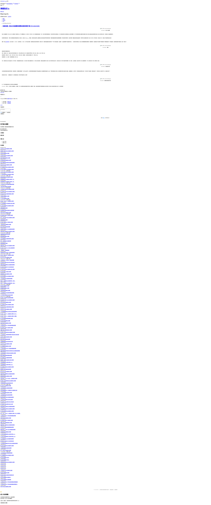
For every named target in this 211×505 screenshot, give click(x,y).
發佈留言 (2, 113)
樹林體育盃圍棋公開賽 (4, 288)
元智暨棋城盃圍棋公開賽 (5, 290)
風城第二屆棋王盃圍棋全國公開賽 (7, 360)
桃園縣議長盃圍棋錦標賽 (5, 234)
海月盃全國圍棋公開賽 (4, 153)
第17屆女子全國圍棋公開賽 (5, 385)
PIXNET (97, 489)
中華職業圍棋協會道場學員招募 (6, 341)
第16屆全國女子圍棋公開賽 (5, 271)
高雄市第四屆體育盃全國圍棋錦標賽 (7, 264)
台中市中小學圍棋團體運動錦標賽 (7, 427)
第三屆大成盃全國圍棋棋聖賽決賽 (7, 475)
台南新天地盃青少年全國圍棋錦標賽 (7, 229)
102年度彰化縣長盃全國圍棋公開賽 (7, 189)
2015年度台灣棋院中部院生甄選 (6, 295)
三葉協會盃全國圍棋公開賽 (5, 224)
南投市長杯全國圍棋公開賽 (5, 212)
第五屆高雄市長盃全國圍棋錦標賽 (7, 397)
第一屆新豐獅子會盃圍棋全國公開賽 (7, 203)
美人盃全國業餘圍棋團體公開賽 (6, 318)
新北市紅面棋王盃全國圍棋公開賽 (7, 276)
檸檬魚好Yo (4, 9)
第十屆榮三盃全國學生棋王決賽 (6, 404)
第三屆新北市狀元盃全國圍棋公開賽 (7, 300)
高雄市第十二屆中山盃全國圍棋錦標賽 (7, 429)
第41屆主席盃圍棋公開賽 (5, 320)
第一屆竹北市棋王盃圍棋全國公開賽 (7, 269)
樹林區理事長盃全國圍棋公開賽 (6, 177)
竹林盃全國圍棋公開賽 (4, 196)
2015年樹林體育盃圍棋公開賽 (6, 392)
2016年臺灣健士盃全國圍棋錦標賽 (7, 438)
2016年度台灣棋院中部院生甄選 (6, 399)
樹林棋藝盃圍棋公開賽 (4, 236)
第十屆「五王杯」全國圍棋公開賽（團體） (8, 316)
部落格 (4, 20)
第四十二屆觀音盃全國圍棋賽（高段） (7, 280)
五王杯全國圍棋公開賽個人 (5, 477)
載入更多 (2, 107)
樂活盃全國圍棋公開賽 (4, 285)
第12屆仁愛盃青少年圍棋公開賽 (6, 222)
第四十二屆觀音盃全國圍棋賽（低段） (7, 283)
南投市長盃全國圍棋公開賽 (5, 418)
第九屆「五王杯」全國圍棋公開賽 (7, 201)
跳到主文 (2, 11)
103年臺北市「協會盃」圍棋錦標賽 (7, 260)
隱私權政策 (111, 489)
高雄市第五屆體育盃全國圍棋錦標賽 (7, 373)
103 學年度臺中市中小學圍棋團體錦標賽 (8, 348)
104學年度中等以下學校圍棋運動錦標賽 (8, 415)
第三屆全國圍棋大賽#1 (4, 457)
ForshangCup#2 (3, 466)
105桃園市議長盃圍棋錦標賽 (5, 448)
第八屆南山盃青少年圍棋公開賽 (6, 215)
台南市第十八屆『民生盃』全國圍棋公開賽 (8, 378)
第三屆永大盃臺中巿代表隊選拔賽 (7, 441)
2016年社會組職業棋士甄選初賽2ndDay (8, 436)
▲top (1, 104)
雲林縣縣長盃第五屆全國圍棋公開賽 (7, 462)
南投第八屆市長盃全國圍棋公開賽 (7, 151)
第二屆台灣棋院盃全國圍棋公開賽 (7, 411)
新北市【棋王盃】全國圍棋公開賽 (7, 255)
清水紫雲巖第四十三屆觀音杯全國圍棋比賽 (8, 390)
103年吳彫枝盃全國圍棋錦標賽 (6, 278)
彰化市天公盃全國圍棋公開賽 (6, 164)
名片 (3, 21)
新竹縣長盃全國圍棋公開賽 (5, 160)
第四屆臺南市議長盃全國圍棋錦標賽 (7, 406)
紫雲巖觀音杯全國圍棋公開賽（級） (7, 181)
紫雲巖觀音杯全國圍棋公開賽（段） (7, 179)
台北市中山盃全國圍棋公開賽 (6, 343)
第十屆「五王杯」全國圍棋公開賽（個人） (8, 313)
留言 (11, 98)
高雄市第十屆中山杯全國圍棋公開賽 (7, 245)
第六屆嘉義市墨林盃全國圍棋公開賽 (7, 408)
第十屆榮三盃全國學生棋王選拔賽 (7, 401)
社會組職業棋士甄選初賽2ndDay (6, 364)
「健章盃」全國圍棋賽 (4, 250)
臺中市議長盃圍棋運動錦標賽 (6, 355)
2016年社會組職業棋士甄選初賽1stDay (7, 434)
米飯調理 (9, 103)
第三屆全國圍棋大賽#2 (4, 459)
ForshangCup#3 (3, 468)
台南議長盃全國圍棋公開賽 (5, 431)
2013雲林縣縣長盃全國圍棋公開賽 (7, 174)
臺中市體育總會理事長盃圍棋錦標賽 (7, 162)
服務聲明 (116, 489)
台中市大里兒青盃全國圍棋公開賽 (7, 172)
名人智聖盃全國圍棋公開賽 (5, 346)
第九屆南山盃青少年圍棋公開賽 (6, 327)
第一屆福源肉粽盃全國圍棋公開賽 (7, 455)
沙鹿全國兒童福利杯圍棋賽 (5, 186)
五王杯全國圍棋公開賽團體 (5, 479)
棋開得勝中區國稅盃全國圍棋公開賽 (7, 231)
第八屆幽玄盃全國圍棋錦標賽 (6, 357)
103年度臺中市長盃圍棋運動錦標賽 (7, 292)
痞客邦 (8, 98)
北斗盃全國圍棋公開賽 (4, 198)
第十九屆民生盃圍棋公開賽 (5, 450)
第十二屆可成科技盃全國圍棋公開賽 (7, 217)
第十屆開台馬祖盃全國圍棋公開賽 (7, 366)
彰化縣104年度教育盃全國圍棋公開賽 (7, 332)
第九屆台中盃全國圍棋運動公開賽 (7, 193)
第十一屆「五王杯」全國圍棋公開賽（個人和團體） (10, 413)
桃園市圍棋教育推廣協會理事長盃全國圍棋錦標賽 (10, 350)
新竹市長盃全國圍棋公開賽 (5, 302)
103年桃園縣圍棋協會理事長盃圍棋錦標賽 (8, 311)
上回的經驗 (7, 41)
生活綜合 (9, 16)
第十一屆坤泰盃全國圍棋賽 (5, 241)
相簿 (3, 18)
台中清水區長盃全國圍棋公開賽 (6, 155)
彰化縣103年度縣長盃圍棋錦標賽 (6, 297)
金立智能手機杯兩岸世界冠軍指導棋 (7, 262)
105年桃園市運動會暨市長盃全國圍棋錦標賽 (9, 443)
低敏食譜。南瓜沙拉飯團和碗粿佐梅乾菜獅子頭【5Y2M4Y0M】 (21, 26)
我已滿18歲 (3, 502)
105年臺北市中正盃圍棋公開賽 (6, 470)
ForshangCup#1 (3, 464)
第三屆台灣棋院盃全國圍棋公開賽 (7, 445)
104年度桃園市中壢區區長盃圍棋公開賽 (8, 353)
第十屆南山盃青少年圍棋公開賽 (6, 420)
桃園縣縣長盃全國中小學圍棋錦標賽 (7, 252)
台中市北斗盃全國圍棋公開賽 (6, 148)
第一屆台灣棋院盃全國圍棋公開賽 (7, 205)
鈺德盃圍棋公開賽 (3, 208)
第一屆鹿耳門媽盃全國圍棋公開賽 (7, 167)
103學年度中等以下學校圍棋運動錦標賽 (8, 325)
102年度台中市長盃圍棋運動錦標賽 (7, 184)
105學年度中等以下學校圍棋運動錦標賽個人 (9, 484)
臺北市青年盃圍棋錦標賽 (5, 226)
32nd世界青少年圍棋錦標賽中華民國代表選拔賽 (9, 334)
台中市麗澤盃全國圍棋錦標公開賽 (7, 238)
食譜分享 (9, 101)
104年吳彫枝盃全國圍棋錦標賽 (6, 388)
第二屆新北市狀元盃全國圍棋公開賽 (7, 191)
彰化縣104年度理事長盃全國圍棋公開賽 (8, 380)
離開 (6, 502)
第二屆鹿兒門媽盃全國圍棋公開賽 (7, 304)
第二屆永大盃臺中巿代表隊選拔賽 (7, 267)
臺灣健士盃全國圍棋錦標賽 (5, 369)
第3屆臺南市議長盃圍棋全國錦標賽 (7, 210)
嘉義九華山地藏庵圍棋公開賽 (6, 330)
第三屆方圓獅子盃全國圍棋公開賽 (7, 169)
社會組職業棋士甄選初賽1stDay (6, 362)
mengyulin (2, 92)
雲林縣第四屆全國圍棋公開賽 (6, 376)
